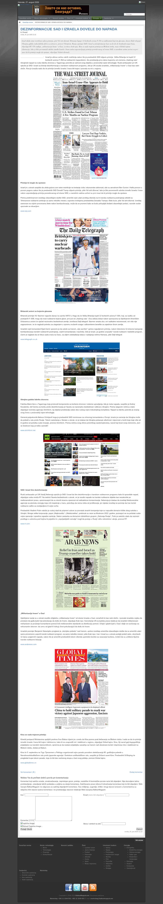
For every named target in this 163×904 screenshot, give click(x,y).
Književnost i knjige (112, 854)
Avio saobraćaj (27, 877)
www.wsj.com (26, 211)
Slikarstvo (109, 864)
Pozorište (109, 861)
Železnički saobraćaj (29, 873)
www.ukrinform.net (28, 430)
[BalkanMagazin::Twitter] (77, 891)
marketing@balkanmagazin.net (101, 898)
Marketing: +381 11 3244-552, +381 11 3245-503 (67, 898)
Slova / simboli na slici (92, 824)
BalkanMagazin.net (82, 895)
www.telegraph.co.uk (29, 339)
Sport (86, 861)
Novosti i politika (58, 18)
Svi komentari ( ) (28, 772)
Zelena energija (134, 852)
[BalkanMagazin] (25, 5)
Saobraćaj (107, 18)
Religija (108, 868)
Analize (129, 864)
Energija (95, 18)
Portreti (87, 852)
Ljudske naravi (90, 848)
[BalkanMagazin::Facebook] (69, 891)
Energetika (130, 848)
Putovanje (88, 854)
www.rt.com (25, 524)
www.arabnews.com (29, 644)
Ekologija (130, 861)
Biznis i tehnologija (40, 18)
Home (20, 22)
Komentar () (28, 820)
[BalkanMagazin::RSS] (93, 891)
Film (107, 859)
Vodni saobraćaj (27, 880)
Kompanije (130, 866)
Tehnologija (47, 850)
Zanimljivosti (131, 868)
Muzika (108, 857)
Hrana (87, 859)
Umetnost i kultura (81, 18)
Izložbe (108, 866)
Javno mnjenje (90, 850)
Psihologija (109, 852)
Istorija (108, 848)
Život (68, 18)
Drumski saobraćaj (28, 875)
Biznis (45, 848)
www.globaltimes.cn (28, 763)
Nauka (108, 850)
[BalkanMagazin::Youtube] (85, 891)
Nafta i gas (133, 854)
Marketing (43, 870)
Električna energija (135, 850)
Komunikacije (47, 854)
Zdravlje (87, 857)
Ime (22, 795)
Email (94, 795)
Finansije (46, 852)
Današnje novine (25, 18)
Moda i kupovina (90, 864)
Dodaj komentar (136, 772)
